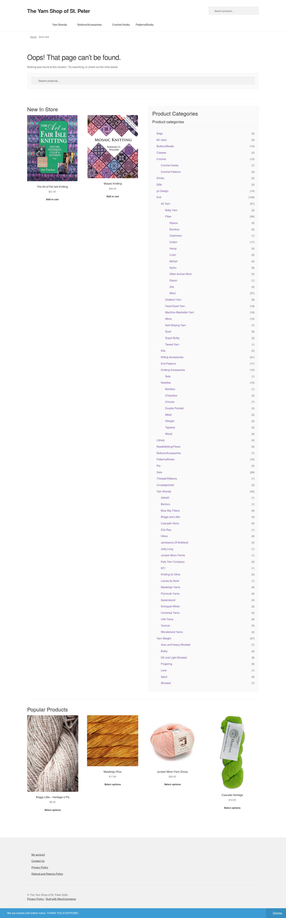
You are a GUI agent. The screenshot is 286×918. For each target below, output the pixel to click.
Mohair (173, 261)
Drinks (160, 178)
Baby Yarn (171, 210)
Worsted (166, 683)
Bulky (164, 651)
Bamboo (174, 229)
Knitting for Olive (170, 574)
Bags (160, 133)
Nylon (172, 268)
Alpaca (173, 223)
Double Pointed (174, 408)
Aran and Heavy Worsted (175, 645)
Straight (169, 421)
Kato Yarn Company (173, 561)
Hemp (173, 248)
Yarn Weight (164, 638)
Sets (167, 376)
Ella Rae (166, 530)
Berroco (165, 504)
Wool (172, 293)
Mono (168, 319)
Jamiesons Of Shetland (174, 542)
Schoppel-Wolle (170, 606)
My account (38, 854)
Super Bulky (172, 338)
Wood (168, 434)
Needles (166, 382)
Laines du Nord (170, 581)
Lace (164, 670)
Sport (164, 677)
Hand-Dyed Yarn (175, 306)
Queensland (168, 600)
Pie (159, 466)
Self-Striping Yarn (175, 325)
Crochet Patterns (171, 172)
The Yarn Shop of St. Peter (58, 11)
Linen (172, 255)
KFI (163, 568)
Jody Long (167, 549)
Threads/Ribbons (167, 478)
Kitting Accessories (172, 357)
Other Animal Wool (180, 274)
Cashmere (175, 235)
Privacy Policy (39, 867)
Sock (168, 331)
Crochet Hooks (121, 24)
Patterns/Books (145, 24)
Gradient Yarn (173, 299)
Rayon (173, 280)
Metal (168, 415)
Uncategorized (165, 485)
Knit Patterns (168, 363)
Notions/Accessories (89, 24)
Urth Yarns (167, 619)
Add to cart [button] (52, 199)
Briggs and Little (170, 517)
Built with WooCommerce (61, 899)
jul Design (162, 191)
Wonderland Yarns (172, 632)
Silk (171, 287)
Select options (53, 810)
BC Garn (162, 140)
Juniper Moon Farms (173, 555)
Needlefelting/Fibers (168, 446)
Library (161, 440)
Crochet (161, 159)
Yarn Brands (59, 24)
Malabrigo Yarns (170, 587)
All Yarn (165, 204)
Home (33, 37)
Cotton (173, 242)
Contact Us (38, 861)
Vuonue (165, 625)
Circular (169, 402)
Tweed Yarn (172, 344)
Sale (159, 472)
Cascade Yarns (170, 523)
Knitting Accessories (173, 370)
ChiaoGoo (171, 395)
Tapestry (170, 427)
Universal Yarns (170, 613)
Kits (163, 351)
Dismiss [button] (277, 913)
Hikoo (164, 536)
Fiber (168, 216)
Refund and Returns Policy (47, 874)
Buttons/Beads (165, 146)
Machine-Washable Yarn (179, 312)
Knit (159, 197)
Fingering (166, 664)
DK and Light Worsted (174, 657)
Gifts (159, 184)
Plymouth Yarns (170, 593)
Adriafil (165, 498)
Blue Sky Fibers (170, 510)
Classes (161, 152)
